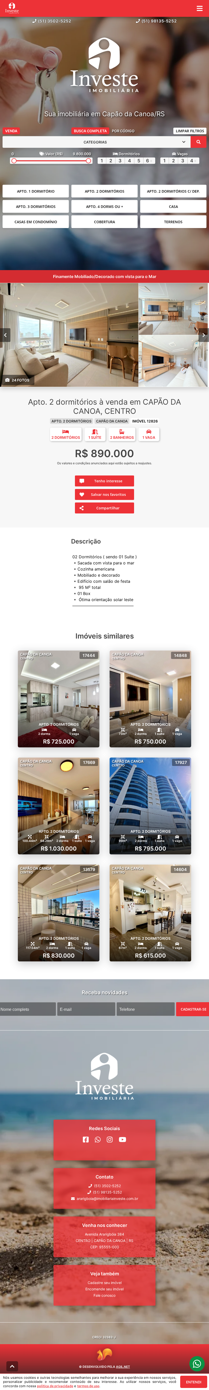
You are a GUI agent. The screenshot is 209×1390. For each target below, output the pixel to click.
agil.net (123, 1367)
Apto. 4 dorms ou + (104, 206)
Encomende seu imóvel (104, 1289)
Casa (173, 206)
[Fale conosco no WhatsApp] (98, 1139)
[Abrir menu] (199, 8)
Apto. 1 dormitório (36, 191)
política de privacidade (55, 1386)
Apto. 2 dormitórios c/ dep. (173, 191)
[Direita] (204, 335)
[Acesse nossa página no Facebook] (86, 1139)
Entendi (193, 1382)
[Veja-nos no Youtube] (122, 1139)
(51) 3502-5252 (54, 20)
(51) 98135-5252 (159, 20)
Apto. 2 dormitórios (104, 191)
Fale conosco (104, 1295)
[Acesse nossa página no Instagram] (110, 1139)
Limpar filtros (190, 130)
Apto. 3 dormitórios (36, 206)
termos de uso (88, 1386)
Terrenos (173, 221)
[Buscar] (198, 142)
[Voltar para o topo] (12, 1366)
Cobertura (104, 221)
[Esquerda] (5, 335)
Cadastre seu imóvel (105, 1282)
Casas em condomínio (36, 221)
